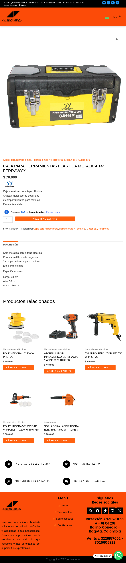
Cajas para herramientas (17, 159)
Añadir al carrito (45, 219)
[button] (106, 17)
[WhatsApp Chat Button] (118, 555)
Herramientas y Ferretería (48, 159)
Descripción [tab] (10, 244)
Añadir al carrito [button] (18, 367)
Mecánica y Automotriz (77, 159)
